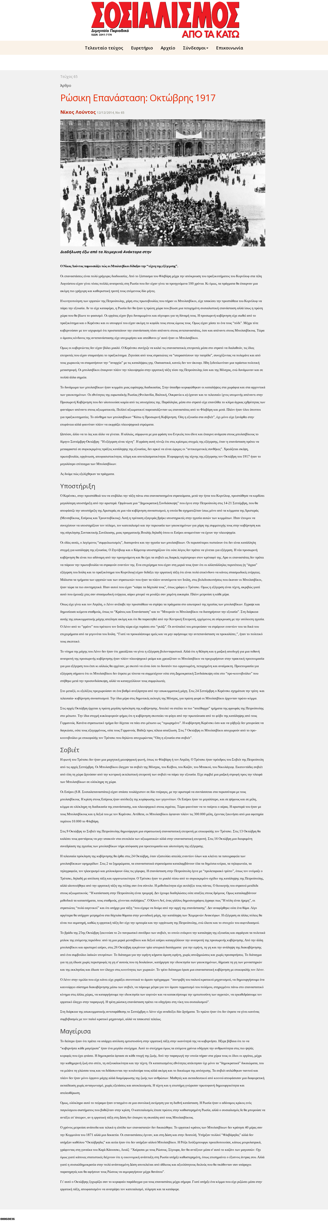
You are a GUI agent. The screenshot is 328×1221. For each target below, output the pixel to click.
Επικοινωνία (229, 48)
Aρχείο (168, 48)
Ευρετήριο (142, 48)
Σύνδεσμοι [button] (194, 48)
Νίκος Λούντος (78, 112)
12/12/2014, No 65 (110, 112)
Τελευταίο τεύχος (104, 48)
